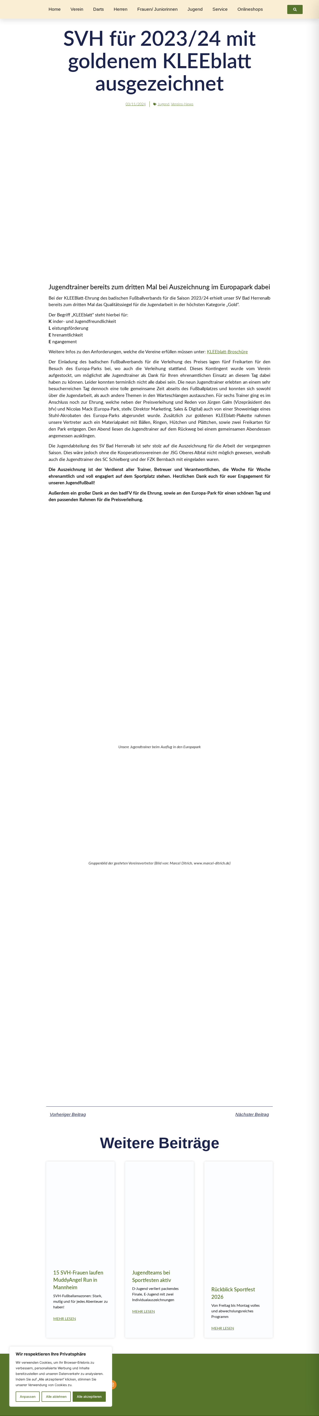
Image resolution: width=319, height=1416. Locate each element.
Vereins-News (182, 104)
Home (55, 9)
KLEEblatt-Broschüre (227, 352)
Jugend (195, 9)
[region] (60, 1376)
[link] (295, 9)
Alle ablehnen (56, 1396)
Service (220, 9)
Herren (121, 9)
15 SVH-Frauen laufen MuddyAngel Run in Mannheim (78, 1280)
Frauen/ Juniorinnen (157, 9)
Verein (77, 9)
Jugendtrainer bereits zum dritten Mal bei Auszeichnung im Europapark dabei (159, 287)
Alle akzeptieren (89, 1396)
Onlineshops (250, 9)
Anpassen (27, 1396)
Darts (98, 9)
